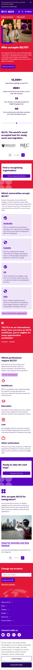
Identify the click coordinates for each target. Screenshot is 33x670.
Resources (4, 617)
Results (3, 613)
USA (5, 296)
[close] (31, 2)
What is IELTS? (21, 17)
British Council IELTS (7, 17)
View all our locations (8, 584)
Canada (7, 248)
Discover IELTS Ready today (9, 6)
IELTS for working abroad (9, 375)
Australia (7, 223)
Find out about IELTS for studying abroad (14, 313)
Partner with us (6, 620)
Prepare (4, 610)
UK (4, 272)
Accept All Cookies (16, 665)
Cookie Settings (16, 658)
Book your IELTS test (8, 66)
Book (3, 606)
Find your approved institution (16, 176)
